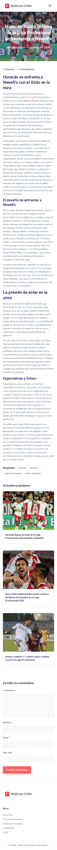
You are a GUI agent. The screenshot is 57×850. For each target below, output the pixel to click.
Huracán (22, 468)
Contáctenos (9, 828)
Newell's (34, 468)
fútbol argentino (33, 473)
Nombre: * (8, 722)
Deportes (9, 69)
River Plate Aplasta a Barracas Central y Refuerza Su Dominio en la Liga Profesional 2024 (27, 597)
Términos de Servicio (12, 819)
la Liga (31, 97)
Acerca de (7, 815)
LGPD (5, 832)
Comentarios (9, 690)
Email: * (6, 737)
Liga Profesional (13, 473)
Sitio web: (7, 752)
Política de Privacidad (13, 824)
